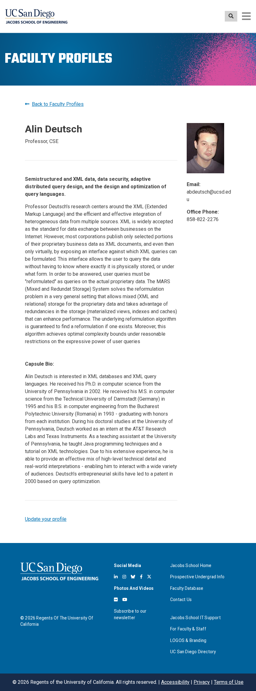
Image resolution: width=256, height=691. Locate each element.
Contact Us (181, 599)
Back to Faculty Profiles (58, 104)
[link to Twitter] (149, 576)
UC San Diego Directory (193, 651)
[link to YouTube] (124, 599)
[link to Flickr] (116, 599)
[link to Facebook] (141, 576)
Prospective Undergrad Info (197, 576)
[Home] (36, 16)
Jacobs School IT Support (195, 617)
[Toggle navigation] (246, 16)
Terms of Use (229, 682)
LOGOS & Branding (188, 640)
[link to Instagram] (124, 576)
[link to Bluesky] (133, 576)
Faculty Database (186, 588)
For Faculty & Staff (188, 628)
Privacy (202, 682)
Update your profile (45, 519)
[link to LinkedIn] (116, 576)
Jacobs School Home (191, 565)
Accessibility (175, 682)
